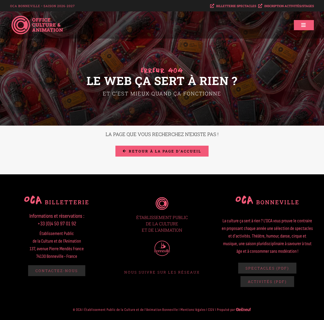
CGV (211, 309)
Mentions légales (193, 309)
